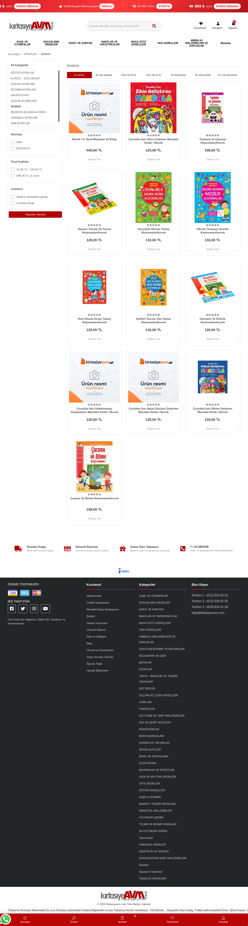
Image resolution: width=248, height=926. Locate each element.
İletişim (91, 616)
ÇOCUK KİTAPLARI (23, 84)
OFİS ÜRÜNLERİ (149, 783)
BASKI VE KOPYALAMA (153, 756)
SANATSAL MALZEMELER (155, 810)
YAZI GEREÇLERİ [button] (167, 43)
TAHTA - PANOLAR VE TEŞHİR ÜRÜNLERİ (158, 679)
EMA (19, 142)
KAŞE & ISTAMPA (150, 797)
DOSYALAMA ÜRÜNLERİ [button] (51, 43)
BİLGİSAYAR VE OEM (152, 655)
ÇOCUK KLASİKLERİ (24, 100)
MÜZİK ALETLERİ (150, 749)
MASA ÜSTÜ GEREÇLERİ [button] (138, 43)
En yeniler (79, 75)
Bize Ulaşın (200, 584)
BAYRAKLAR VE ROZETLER (156, 769)
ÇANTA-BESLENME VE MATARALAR (162, 648)
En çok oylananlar (227, 75)
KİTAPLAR (145, 669)
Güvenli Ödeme (96, 629)
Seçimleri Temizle (35, 214)
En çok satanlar (104, 75)
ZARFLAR (145, 702)
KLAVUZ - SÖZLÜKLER (25, 78)
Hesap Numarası (97, 623)
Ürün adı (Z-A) (153, 75)
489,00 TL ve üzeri (27, 175)
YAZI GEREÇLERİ (150, 629)
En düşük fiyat (178, 75)
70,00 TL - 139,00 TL (29, 169)
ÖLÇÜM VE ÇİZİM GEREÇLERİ (158, 695)
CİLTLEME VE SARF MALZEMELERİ (161, 715)
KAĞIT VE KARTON (151, 609)
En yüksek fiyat (203, 75)
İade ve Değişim (96, 636)
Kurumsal (94, 584)
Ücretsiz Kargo (25, 203)
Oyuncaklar (146, 837)
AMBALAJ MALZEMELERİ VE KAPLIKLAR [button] (196, 43)
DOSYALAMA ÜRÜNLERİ (154, 602)
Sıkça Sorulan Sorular (100, 656)
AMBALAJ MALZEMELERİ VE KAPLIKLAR (157, 639)
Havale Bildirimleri (97, 670)
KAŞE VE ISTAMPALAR (153, 595)
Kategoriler (147, 584)
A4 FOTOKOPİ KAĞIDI (153, 831)
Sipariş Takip (94, 663)
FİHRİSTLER (147, 708)
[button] (217, 26)
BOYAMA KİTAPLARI (23, 89)
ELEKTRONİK (147, 763)
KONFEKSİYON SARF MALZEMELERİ (162, 858)
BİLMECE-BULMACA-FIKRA (28, 112)
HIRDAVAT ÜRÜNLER (152, 844)
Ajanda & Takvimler (151, 871)
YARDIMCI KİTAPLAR (24, 117)
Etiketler (144, 864)
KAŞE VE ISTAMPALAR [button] (22, 43)
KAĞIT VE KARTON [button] (80, 43)
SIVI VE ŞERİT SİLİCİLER (155, 722)
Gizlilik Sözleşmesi (98, 602)
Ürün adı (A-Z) (128, 75)
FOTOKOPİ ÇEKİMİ (151, 817)
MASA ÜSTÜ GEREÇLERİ (155, 623)
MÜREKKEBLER (149, 729)
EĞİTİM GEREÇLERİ (152, 790)
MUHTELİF (23, 148)
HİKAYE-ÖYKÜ (20, 95)
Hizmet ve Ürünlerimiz (100, 650)
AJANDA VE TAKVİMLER (154, 742)
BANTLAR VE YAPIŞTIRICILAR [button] (110, 43)
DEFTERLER (147, 688)
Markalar (226, 43)
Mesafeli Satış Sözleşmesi (103, 609)
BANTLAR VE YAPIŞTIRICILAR (158, 616)
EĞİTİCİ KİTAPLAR (22, 72)
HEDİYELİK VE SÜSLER (154, 851)
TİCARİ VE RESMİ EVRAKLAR (158, 824)
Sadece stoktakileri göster (32, 196)
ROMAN (16, 106)
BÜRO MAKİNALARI (151, 736)
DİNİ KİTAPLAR (20, 123)
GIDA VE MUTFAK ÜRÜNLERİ (157, 776)
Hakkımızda (94, 595)
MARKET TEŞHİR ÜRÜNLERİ (157, 803)
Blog (89, 643)
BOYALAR (145, 662)
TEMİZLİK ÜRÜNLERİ (152, 878)
